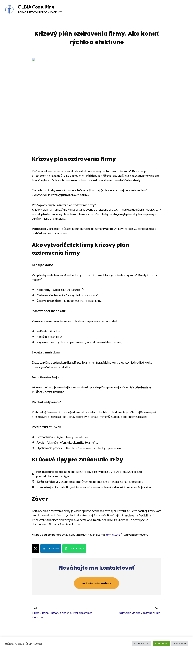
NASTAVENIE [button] (141, 643)
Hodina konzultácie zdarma (96, 583)
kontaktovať (113, 534)
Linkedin (54, 548)
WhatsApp (77, 548)
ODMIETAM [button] (179, 643)
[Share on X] (35, 548)
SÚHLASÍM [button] (161, 643)
